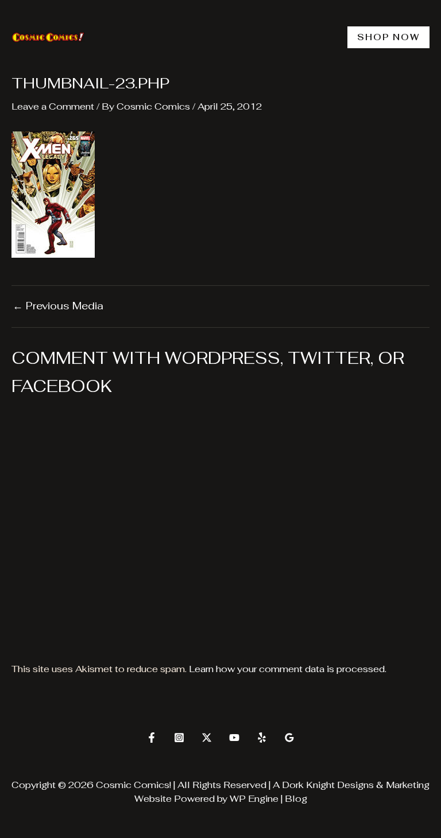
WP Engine (254, 799)
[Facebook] (151, 737)
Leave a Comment (52, 106)
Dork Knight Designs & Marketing (356, 785)
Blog (296, 799)
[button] (388, 37)
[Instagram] (179, 737)
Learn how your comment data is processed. (287, 669)
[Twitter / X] (207, 737)
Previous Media (58, 306)
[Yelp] (262, 737)
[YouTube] (234, 737)
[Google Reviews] (289, 737)
